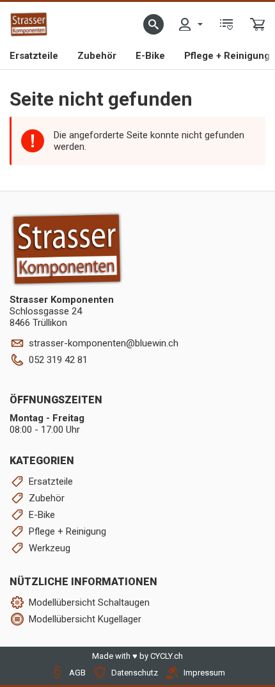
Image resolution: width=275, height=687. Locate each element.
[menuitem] (190, 24)
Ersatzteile (34, 55)
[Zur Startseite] (29, 24)
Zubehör (96, 55)
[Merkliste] (226, 24)
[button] (153, 24)
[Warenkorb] (257, 24)
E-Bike (150, 55)
